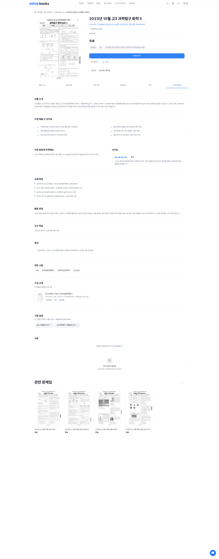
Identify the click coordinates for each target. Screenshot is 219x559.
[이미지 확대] (58, 49)
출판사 (98, 3)
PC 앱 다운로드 (120, 3)
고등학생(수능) (59, 12)
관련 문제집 (177, 85)
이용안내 (132, 3)
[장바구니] (173, 3)
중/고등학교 (48, 12)
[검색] (167, 3)
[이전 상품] (178, 383)
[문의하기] (213, 553)
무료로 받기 (137, 56)
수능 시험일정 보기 (42, 325)
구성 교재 (96, 85)
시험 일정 (90, 3)
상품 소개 (42, 85)
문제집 (81, 3)
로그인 (185, 3)
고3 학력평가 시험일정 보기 (66, 325)
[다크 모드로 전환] (178, 3)
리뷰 (150, 85)
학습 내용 (69, 85)
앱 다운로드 (108, 3)
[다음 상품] (182, 383)
